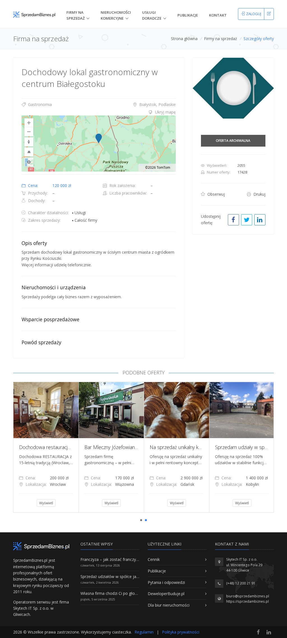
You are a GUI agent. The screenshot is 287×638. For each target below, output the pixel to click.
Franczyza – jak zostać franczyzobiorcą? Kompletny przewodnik (138, 559)
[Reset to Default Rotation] (28, 141)
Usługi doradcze (151, 15)
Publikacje (187, 15)
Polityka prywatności (180, 632)
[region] (99, 143)
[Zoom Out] (28, 131)
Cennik (154, 559)
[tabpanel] (45, 447)
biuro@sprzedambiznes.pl (247, 596)
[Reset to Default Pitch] (28, 151)
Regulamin (144, 632)
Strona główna (184, 38)
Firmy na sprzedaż (220, 38)
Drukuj (258, 194)
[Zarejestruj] (269, 14)
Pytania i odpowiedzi (166, 582)
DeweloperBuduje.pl (166, 593)
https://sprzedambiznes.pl (247, 601)
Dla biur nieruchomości (168, 605)
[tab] (99, 112)
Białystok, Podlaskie (157, 104)
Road (28, 162)
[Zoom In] (28, 122)
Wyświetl (46, 503)
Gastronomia (39, 104)
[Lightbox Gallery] (233, 88)
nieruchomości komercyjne (116, 15)
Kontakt (218, 15)
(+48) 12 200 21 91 (240, 583)
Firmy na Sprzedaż (75, 15)
